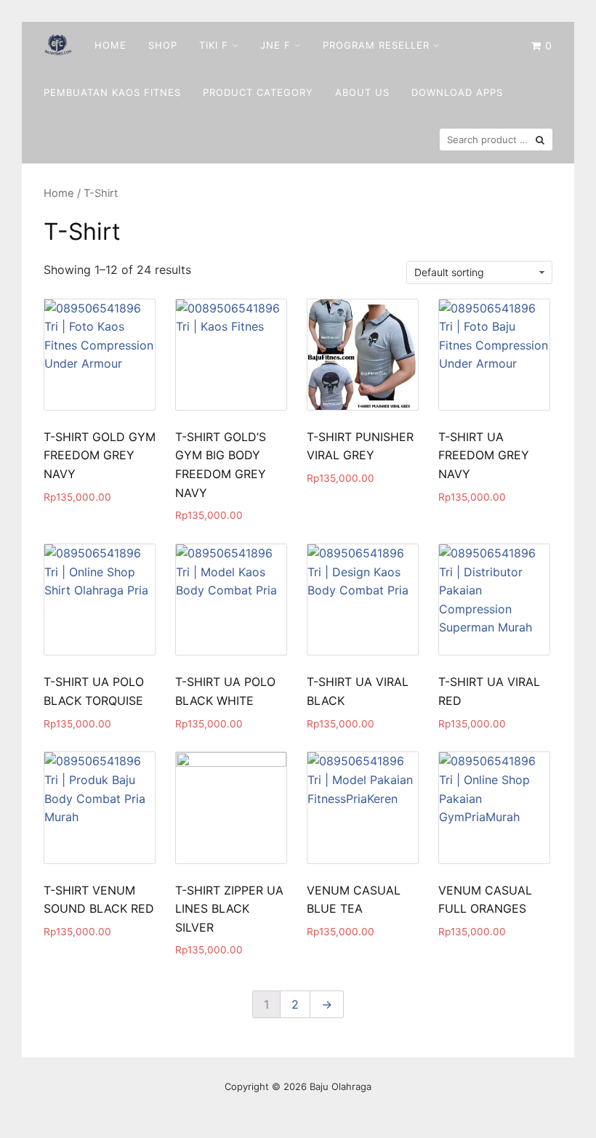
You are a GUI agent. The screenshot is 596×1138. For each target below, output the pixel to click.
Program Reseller (376, 45)
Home (110, 45)
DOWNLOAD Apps (457, 92)
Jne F (275, 45)
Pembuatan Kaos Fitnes (112, 92)
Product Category (258, 92)
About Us (362, 92)
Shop (162, 45)
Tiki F (213, 45)
